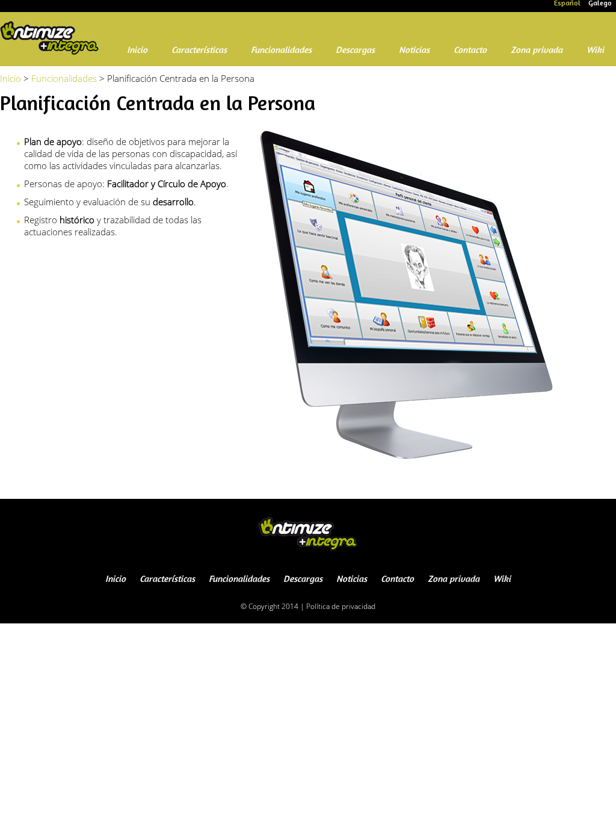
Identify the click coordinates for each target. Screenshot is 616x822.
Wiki (595, 50)
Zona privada (536, 50)
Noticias (414, 50)
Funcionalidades (281, 50)
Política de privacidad (340, 606)
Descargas (355, 50)
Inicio (137, 50)
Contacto (470, 50)
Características (199, 50)
